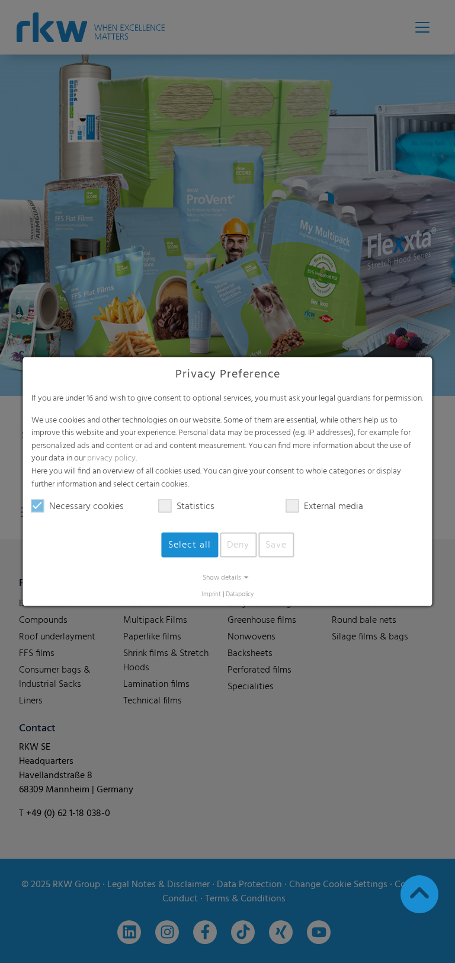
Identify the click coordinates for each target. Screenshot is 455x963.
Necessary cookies (86, 507)
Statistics (195, 507)
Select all (189, 545)
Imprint (211, 595)
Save (276, 545)
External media (333, 507)
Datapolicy (240, 595)
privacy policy (111, 458)
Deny (238, 545)
